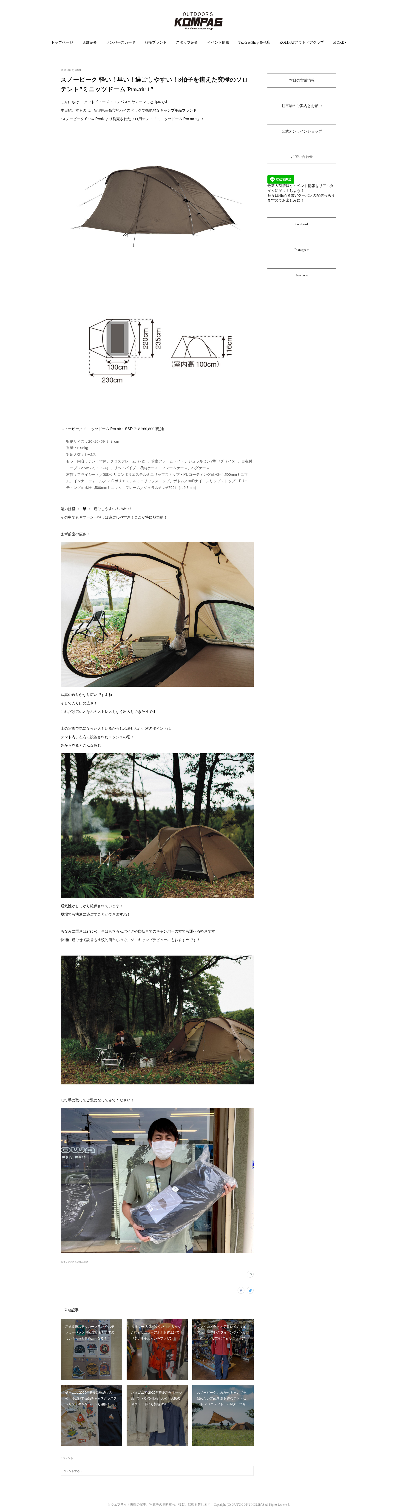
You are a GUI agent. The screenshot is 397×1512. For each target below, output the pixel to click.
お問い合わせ (302, 156)
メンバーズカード (121, 42)
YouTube (302, 275)
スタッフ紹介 (187, 42)
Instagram (302, 249)
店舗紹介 (89, 42)
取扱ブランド (156, 42)
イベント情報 (218, 42)
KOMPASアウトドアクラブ (302, 42)
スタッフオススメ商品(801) (75, 1261)
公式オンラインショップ (302, 131)
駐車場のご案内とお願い (302, 105)
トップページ (62, 42)
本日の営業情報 (302, 80)
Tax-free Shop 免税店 (254, 42)
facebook (302, 224)
